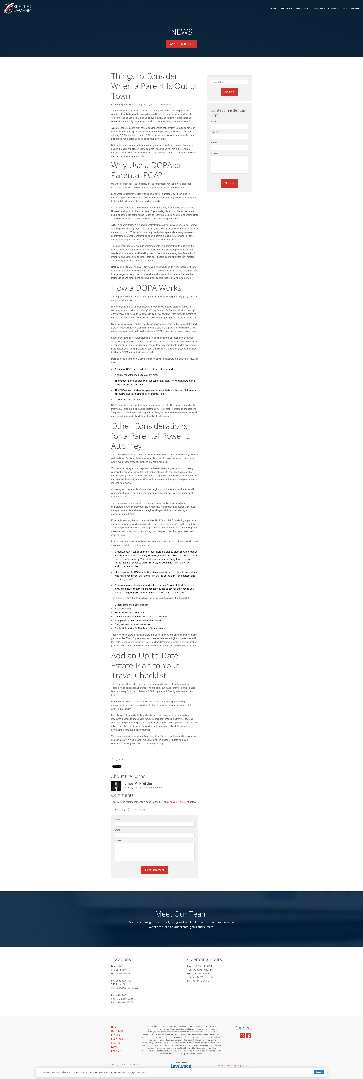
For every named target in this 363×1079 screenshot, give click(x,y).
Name (117, 819)
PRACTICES (301, 8)
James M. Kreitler (131, 104)
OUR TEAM (285, 8)
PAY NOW (355, 8)
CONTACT (333, 8)
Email (117, 829)
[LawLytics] (181, 1065)
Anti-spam (247, 1065)
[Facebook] (249, 1036)
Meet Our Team (181, 914)
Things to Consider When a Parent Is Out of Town (154, 85)
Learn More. (141, 1072)
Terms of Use (223, 1065)
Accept (319, 1072)
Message (119, 840)
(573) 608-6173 (183, 44)
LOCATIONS (317, 8)
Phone (214, 132)
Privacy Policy (235, 1065)
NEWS (344, 8)
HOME (273, 8)
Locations (121, 959)
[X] (243, 1036)
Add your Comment (178, 801)
